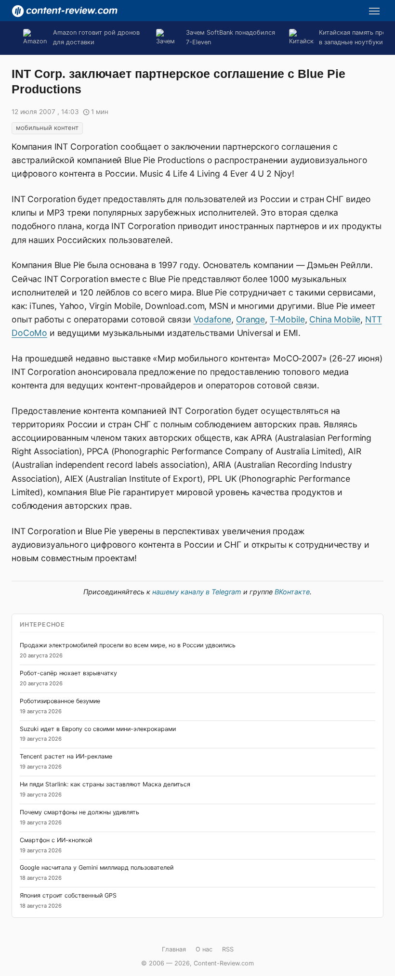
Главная (174, 949)
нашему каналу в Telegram (196, 592)
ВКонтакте (292, 592)
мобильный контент (47, 127)
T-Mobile (287, 319)
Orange (250, 319)
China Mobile (334, 319)
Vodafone (213, 319)
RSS (228, 949)
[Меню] (374, 11)
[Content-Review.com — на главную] (65, 11)
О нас (204, 949)
